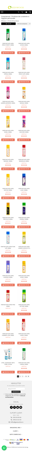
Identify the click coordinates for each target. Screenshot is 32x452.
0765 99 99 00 (17, 417)
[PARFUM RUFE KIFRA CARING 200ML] (24, 354)
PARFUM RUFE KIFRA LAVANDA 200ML (8, 276)
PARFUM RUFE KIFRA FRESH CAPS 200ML (24, 73)
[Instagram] (20, 407)
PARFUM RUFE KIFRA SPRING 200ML (8, 73)
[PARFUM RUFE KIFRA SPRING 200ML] (8, 63)
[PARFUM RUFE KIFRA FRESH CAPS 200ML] (24, 64)
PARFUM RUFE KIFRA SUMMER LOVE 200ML (8, 334)
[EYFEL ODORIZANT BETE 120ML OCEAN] (8, 354)
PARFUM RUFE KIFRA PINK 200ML (8, 305)
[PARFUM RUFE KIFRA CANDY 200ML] (24, 325)
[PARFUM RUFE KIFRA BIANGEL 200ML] (8, 151)
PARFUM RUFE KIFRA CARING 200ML (24, 363)
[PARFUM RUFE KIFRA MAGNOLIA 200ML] (24, 151)
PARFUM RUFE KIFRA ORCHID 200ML (8, 189)
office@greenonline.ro (17, 422)
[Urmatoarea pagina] (28, 376)
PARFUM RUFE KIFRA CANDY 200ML (24, 334)
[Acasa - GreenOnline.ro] (16, 7)
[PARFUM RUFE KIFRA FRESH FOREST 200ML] (8, 34)
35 (26, 376)
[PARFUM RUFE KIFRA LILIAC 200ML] (24, 180)
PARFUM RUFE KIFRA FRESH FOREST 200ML (8, 44)
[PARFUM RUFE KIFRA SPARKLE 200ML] (24, 209)
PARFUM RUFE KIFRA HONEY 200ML (24, 276)
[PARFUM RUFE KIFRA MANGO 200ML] (24, 93)
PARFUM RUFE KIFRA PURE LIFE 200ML (8, 247)
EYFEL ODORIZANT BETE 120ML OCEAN (8, 363)
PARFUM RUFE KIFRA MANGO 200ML (24, 102)
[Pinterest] (14, 407)
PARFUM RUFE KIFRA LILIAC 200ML (24, 189)
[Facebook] (11, 407)
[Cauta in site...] (30, 12)
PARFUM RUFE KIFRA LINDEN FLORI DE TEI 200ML (24, 247)
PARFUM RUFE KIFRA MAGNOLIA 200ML (24, 160)
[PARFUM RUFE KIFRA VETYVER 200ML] (24, 296)
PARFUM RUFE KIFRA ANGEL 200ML (8, 131)
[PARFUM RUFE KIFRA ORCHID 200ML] (8, 180)
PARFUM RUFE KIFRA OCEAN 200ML (24, 44)
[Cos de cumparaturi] (26, 12)
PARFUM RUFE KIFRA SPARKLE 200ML (24, 218)
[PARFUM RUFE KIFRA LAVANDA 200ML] (8, 267)
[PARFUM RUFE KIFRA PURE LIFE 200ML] (8, 238)
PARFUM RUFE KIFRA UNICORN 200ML (24, 131)
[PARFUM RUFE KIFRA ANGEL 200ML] (8, 122)
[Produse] (2, 12)
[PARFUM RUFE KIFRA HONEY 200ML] (24, 267)
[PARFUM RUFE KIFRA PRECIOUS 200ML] (8, 209)
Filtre (9, 23)
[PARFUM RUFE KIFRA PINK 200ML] (8, 296)
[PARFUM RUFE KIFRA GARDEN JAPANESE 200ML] (8, 93)
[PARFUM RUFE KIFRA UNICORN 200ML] (24, 122)
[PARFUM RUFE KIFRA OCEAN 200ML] (24, 34)
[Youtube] (17, 407)
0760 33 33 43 (17, 420)
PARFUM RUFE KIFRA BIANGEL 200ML (8, 160)
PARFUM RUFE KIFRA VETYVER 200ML (24, 305)
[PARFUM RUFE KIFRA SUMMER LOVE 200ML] (8, 325)
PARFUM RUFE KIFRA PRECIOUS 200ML (8, 218)
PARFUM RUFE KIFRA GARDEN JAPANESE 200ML (8, 102)
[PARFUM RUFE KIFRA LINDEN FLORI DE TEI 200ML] (24, 238)
